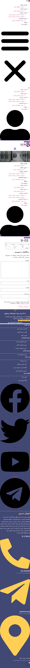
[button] (15, 57)
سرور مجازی (23, 8)
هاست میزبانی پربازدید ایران (16, 14)
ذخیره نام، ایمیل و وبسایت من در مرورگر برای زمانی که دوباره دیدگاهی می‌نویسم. (16, 302)
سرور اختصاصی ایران (18, 20)
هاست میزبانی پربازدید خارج (16, 16)
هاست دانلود (23, 5)
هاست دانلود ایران (19, 7)
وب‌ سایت (26, 293)
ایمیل (27, 287)
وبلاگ (25, 22)
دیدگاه (27, 260)
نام (28, 281)
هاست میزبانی (23, 12)
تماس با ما (24, 24)
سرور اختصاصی (23, 18)
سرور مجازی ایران (19, 11)
